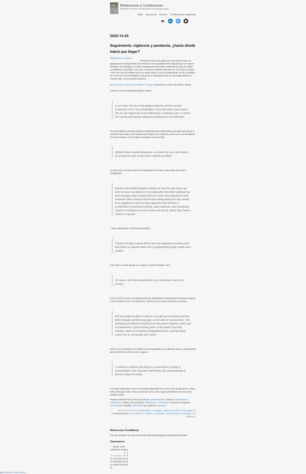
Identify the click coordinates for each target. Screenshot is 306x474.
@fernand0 (138, 405)
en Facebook (172, 413)
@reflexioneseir (157, 399)
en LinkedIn (159, 413)
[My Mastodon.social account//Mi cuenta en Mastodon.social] (193, 22)
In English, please (161, 410)
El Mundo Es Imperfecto (183, 14)
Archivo (163, 14)
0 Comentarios (144, 410)
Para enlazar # (188, 410)
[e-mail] (162, 22)
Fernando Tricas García (14, 472)
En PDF (175, 410)
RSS (140, 14)
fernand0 (114, 405)
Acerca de (151, 14)
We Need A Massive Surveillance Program (133, 85)
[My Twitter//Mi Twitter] (178, 22)
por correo (135, 413)
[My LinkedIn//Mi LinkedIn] (170, 22)
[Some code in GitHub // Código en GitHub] (185, 22)
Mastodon (162, 405)
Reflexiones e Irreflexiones (141, 5)
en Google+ (186, 413)
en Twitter (147, 413)
